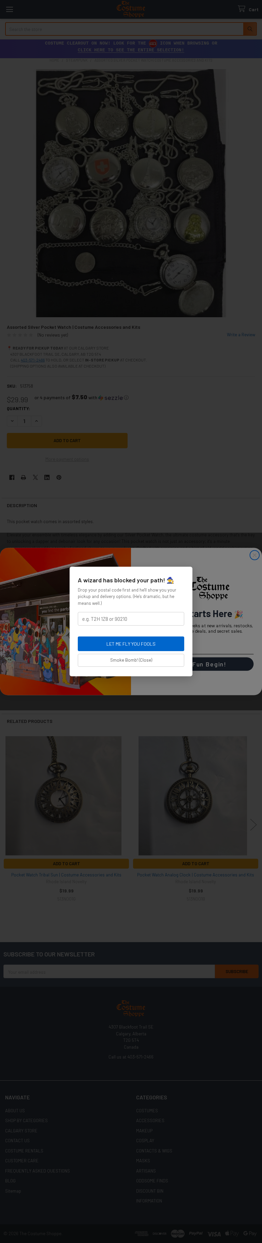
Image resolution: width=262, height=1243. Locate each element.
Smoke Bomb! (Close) (131, 660)
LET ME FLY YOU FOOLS (131, 644)
